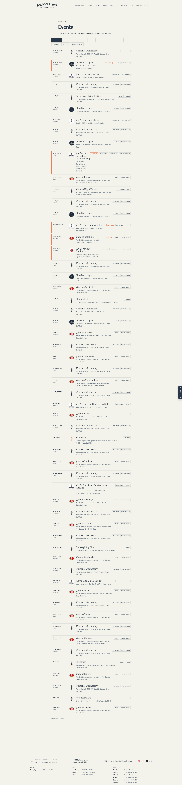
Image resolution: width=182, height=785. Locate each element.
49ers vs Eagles (83, 707)
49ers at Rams (83, 177)
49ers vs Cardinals (85, 287)
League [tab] (65, 44)
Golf (90, 5)
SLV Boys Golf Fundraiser (83, 250)
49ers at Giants (83, 590)
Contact (114, 5)
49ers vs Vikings (84, 523)
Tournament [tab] (77, 44)
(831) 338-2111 (109, 761)
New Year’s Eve (83, 698)
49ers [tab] (91, 40)
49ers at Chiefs (83, 674)
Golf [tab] (120, 40)
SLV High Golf (180, 392)
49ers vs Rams (83, 614)
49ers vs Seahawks (85, 557)
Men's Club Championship (89, 225)
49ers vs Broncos (84, 332)
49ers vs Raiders (84, 461)
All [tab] (84, 40)
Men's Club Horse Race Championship (83, 156)
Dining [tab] (112, 40)
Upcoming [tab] (57, 40)
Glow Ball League (84, 63)
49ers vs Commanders (87, 380)
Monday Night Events (86, 189)
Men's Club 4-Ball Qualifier (89, 581)
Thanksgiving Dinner (86, 547)
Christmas (81, 662)
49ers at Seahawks (85, 356)
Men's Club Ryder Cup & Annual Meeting (92, 487)
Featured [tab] (75, 40)
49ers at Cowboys (84, 500)
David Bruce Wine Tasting (88, 96)
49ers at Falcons (84, 414)
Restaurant (80, 5)
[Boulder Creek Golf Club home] (47, 5)
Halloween (81, 437)
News (105, 5)
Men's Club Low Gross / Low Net (92, 404)
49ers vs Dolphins (85, 237)
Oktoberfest (82, 299)
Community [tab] (101, 40)
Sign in (124, 5)
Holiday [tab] (56, 44)
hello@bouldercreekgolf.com (123, 761)
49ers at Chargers (84, 638)
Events (98, 5)
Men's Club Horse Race (87, 75)
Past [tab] (66, 40)
